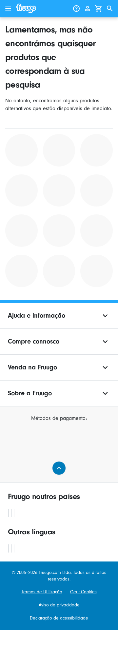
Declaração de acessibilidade (59, 618)
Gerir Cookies (83, 592)
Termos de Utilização (42, 592)
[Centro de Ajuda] (76, 8)
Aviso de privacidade (59, 605)
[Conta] (87, 8)
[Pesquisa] (109, 8)
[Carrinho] (98, 8)
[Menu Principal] (8, 8)
